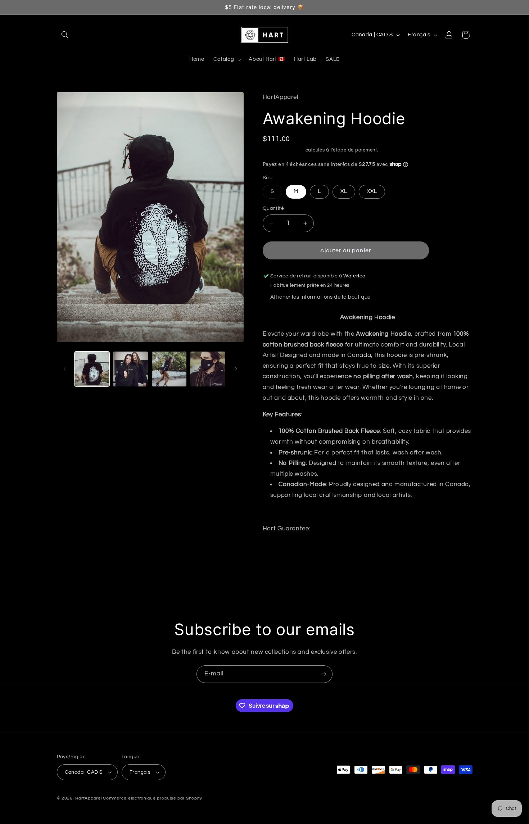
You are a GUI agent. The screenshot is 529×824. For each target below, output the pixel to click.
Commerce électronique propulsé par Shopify (152, 798)
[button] (65, 35)
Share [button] (278, 551)
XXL (372, 191)
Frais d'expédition (283, 150)
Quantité (273, 208)
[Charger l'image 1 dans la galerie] (91, 369)
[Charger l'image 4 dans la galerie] (207, 369)
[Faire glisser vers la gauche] (65, 369)
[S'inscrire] (324, 674)
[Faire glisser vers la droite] (236, 369)
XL (343, 191)
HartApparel (88, 798)
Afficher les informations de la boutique (320, 297)
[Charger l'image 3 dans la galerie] (169, 369)
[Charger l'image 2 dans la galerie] (130, 369)
